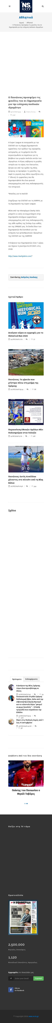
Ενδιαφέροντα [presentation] (31, 679)
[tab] (16, 679)
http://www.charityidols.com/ (20, 256)
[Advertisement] (26, 59)
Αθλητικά (26, 17)
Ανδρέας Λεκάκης (30, 112)
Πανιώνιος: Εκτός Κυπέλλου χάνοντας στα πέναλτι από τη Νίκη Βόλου (25, 479)
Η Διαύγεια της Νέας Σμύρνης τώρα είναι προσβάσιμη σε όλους (28, 688)
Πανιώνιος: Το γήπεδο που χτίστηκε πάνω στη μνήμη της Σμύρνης (23, 382)
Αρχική (21, 23)
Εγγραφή (38, 978)
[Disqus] (26, 550)
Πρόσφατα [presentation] (16, 679)
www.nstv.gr (34, 1016)
